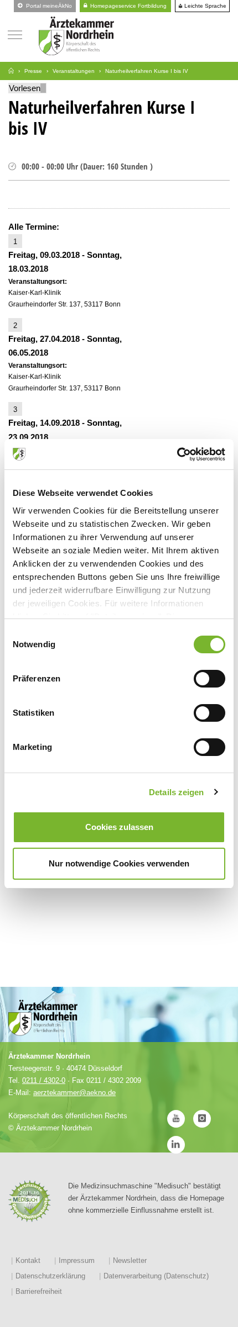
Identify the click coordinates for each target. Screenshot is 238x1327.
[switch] (209, 679)
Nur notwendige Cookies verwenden (119, 863)
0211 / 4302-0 (43, 1080)
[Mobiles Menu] (15, 33)
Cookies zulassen (119, 827)
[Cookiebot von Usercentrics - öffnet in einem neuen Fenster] (176, 454)
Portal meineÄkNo (48, 6)
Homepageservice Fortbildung (128, 6)
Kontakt (27, 1260)
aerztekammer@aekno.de (74, 1092)
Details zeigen (176, 792)
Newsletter (130, 1260)
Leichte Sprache (204, 6)
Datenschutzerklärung (50, 1276)
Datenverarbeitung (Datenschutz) (156, 1276)
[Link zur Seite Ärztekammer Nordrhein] (11, 71)
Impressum (77, 1260)
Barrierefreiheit (38, 1291)
